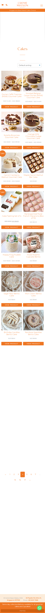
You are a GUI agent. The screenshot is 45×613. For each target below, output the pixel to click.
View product (11, 107)
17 (25, 480)
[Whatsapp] (39, 608)
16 (20, 480)
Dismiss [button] (22, 611)
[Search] (6, 5)
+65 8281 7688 (33, 600)
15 (15, 480)
